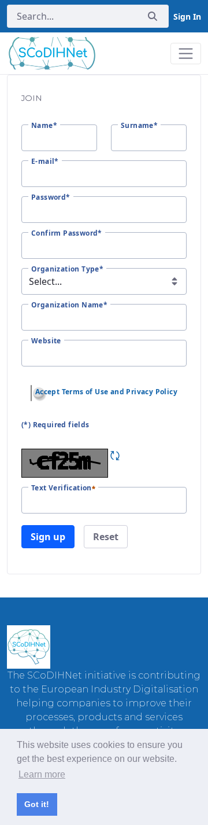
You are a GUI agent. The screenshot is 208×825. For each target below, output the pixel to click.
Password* (50, 197)
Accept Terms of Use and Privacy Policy (106, 392)
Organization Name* (69, 305)
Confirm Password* (66, 233)
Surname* (139, 125)
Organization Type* (67, 269)
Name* (44, 125)
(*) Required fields (55, 425)
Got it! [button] (36, 804)
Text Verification (61, 488)
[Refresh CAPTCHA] (115, 455)
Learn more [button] (41, 774)
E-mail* (45, 161)
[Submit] (152, 16)
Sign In (187, 16)
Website (46, 341)
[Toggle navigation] (185, 53)
